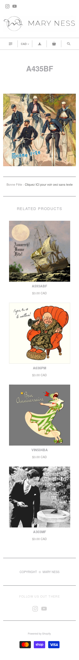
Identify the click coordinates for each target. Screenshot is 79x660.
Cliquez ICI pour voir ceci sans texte (49, 184)
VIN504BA (39, 449)
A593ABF (39, 286)
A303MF (39, 531)
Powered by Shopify (39, 633)
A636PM (39, 367)
